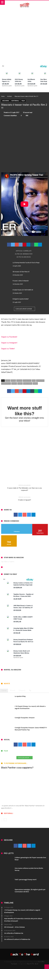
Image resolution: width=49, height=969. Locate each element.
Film (23, 101)
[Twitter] (20, 515)
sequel (14, 383)
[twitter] (13, 245)
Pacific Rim (40, 380)
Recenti (12, 690)
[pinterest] (24, 245)
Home (3, 96)
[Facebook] (16, 515)
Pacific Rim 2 (6, 383)
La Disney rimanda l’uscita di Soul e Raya (26, 262)
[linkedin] (28, 245)
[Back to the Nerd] (24, 2)
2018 (13, 380)
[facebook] (9, 245)
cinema (19, 380)
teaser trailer (28, 383)
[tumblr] (32, 245)
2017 (8, 380)
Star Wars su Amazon (7, 561)
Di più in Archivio (24, 257)
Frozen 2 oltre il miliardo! (21, 281)
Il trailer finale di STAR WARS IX (23, 290)
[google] (17, 245)
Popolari (3, 690)
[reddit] (21, 245)
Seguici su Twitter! (8, 349)
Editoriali (15, 101)
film (34, 380)
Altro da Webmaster (23, 254)
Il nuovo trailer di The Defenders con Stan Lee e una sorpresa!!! (24, 487)
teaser (20, 383)
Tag (30, 690)
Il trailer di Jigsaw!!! (24, 498)
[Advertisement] (24, 33)
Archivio (9, 96)
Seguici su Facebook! (9, 337)
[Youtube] (25, 515)
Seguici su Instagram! (9, 343)
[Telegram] (33, 515)
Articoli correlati (23, 251)
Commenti (22, 690)
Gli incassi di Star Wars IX (21, 272)
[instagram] (29, 515)
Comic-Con (27, 380)
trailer (35, 383)
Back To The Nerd (32, 964)
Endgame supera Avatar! (21, 299)
